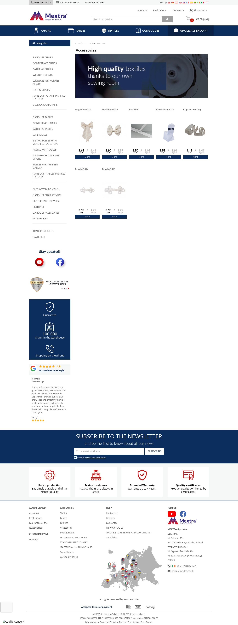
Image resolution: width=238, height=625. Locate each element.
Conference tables (45, 123)
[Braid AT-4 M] (87, 198)
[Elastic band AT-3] (168, 138)
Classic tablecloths (45, 189)
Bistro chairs (41, 89)
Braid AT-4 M (82, 169)
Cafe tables (40, 134)
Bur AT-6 (134, 109)
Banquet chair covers (47, 195)
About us (142, 10)
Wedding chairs (43, 74)
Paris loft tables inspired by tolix (49, 175)
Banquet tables (43, 117)
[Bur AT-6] (141, 138)
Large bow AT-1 (83, 109)
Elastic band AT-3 (165, 109)
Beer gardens (67, 532)
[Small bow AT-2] (114, 138)
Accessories (40, 218)
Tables (80, 30)
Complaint (111, 537)
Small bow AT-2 (110, 109)
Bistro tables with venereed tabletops (45, 142)
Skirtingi (38, 206)
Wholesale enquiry (194, 30)
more (87, 157)
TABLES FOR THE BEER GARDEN (45, 166)
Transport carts (43, 231)
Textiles (113, 30)
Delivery (33, 539)
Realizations (159, 10)
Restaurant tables (44, 149)
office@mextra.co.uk (69, 2)
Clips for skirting (192, 109)
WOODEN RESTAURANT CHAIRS (46, 82)
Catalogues (150, 30)
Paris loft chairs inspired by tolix (49, 97)
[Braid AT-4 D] (114, 198)
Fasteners (39, 236)
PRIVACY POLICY (114, 527)
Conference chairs (45, 63)
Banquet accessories (46, 212)
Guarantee (112, 522)
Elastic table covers (46, 201)
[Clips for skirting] (195, 138)
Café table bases (69, 556)
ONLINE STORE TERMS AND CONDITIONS (128, 532)
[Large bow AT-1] (87, 138)
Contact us (178, 10)
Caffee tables (67, 552)
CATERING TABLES (43, 128)
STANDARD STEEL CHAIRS (73, 542)
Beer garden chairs (45, 104)
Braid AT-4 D (109, 169)
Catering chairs (43, 69)
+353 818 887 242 (186, 565)
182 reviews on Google (51, 370)
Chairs (46, 30)
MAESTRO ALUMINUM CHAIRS (76, 547)
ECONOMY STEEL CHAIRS (73, 537)
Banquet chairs (43, 57)
